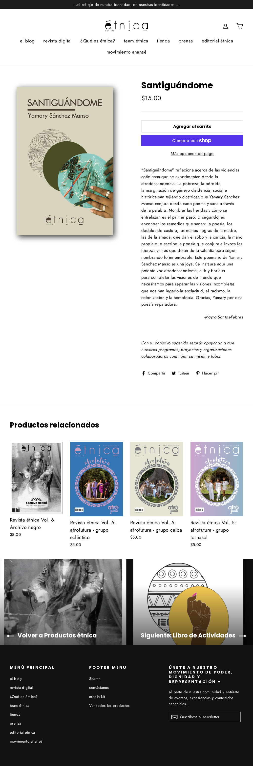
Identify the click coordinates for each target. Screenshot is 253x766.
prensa (186, 40)
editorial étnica (217, 40)
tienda (163, 40)
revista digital (57, 40)
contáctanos (99, 687)
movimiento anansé (126, 52)
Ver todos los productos (109, 705)
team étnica (136, 40)
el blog (27, 40)
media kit (97, 696)
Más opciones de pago (192, 153)
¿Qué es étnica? (97, 40)
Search (95, 678)
